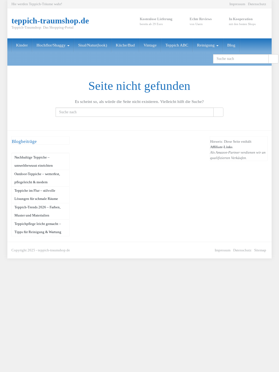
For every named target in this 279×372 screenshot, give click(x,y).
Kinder (22, 45)
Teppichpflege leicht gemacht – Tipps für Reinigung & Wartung (37, 228)
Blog (231, 45)
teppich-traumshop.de (54, 250)
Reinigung (206, 45)
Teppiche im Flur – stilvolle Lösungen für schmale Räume (36, 194)
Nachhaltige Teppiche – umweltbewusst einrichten (33, 161)
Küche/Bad (125, 45)
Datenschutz (257, 4)
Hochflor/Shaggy (52, 45)
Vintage (150, 45)
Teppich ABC (176, 45)
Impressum (237, 4)
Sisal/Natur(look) (92, 45)
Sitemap (260, 250)
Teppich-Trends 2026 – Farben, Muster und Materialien (37, 211)
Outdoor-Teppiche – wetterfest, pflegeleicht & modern (37, 178)
